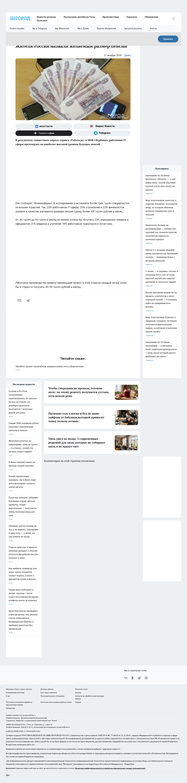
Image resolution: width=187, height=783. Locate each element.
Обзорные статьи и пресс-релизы (19, 689)
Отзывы (78, 693)
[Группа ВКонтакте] (43, 126)
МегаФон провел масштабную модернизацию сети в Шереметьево (49, 368)
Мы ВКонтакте (62, 28)
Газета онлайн (17, 28)
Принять (168, 39)
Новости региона (46, 16)
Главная (78, 702)
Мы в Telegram (39, 28)
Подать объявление (106, 28)
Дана (127, 55)
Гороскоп (131, 16)
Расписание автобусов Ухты (79, 16)
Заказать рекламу (133, 28)
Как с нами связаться (49, 693)
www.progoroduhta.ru (27, 715)
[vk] (19, 300)
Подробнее (129, 764)
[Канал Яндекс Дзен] (43, 133)
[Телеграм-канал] (102, 133)
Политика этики (81, 689)
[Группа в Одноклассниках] (132, 678)
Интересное (10, 708)
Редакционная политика (15, 693)
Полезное (42, 20)
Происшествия (110, 16)
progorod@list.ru (63, 727)
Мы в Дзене (83, 28)
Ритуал (153, 28)
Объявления (151, 16)
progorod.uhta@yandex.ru (16, 731)
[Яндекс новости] (102, 126)
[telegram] (29, 300)
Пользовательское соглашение (52, 696)
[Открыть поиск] (173, 18)
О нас (8, 696)
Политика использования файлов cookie (56, 702)
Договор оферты (47, 689)
